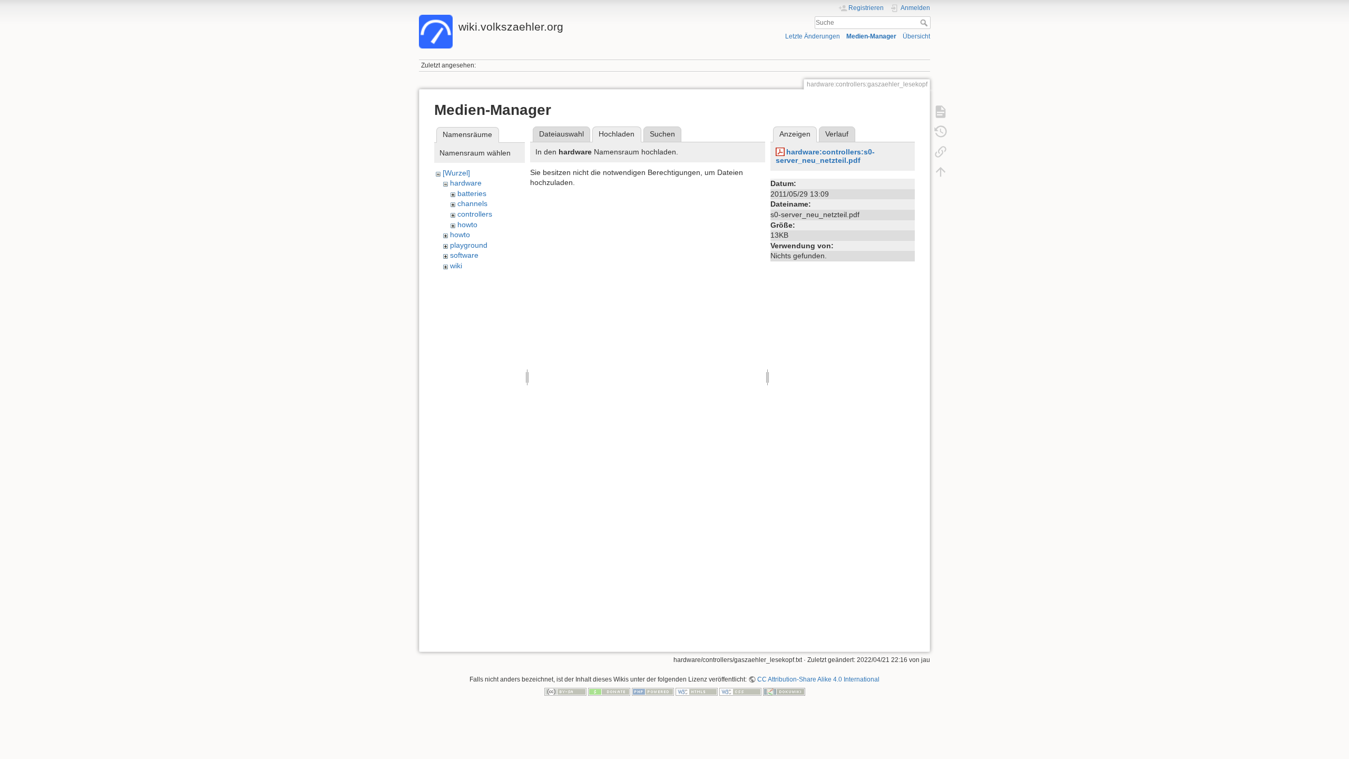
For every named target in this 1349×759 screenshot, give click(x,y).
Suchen (662, 134)
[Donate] (609, 691)
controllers (474, 214)
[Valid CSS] (740, 691)
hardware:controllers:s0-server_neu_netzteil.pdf (825, 156)
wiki (456, 265)
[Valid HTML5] (697, 691)
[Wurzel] (456, 173)
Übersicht (916, 36)
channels (472, 203)
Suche (925, 22)
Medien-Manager (871, 36)
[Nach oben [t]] (940, 172)
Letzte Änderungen (812, 36)
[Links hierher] (940, 152)
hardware (466, 183)
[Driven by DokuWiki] (784, 691)
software (464, 255)
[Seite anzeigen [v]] (940, 112)
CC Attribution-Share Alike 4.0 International (818, 679)
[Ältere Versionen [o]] (940, 132)
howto (467, 224)
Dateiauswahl (561, 134)
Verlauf (836, 134)
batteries (471, 193)
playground (468, 245)
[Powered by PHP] (653, 691)
